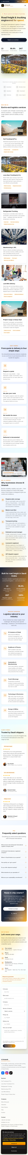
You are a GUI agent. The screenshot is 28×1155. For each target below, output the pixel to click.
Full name (5, 989)
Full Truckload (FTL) (6, 1081)
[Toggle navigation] (25, 5)
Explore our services (14, 39)
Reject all (14, 1147)
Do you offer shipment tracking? (9, 867)
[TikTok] (10, 1072)
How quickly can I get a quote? (8, 862)
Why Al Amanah (5, 1102)
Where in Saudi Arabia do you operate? (11, 857)
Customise (14, 1151)
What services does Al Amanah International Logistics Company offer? (12, 845)
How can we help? (7, 1027)
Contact (3, 1112)
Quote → (18, 1)
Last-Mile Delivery (5, 1091)
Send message (9, 1045)
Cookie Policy (6, 1140)
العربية (25, 1)
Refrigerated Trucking (6, 1086)
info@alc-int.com (9, 959)
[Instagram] (6, 1072)
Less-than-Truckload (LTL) (7, 1083)
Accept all (14, 1143)
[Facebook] (2, 1072)
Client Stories (4, 1107)
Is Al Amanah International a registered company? (10, 851)
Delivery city (6, 1021)
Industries (3, 1104)
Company (5, 1002)
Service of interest (7, 1008)
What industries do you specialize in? (10, 872)
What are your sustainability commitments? (11, 877)
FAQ (2, 1109)
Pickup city (5, 1014)
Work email (5, 995)
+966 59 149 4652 (5, 1)
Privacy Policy (12, 1140)
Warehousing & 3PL (6, 1089)
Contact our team (14, 908)
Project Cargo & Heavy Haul (8, 1094)
